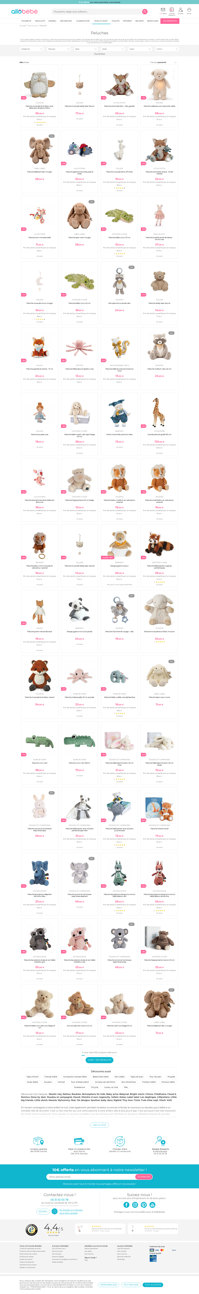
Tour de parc (155, 1077)
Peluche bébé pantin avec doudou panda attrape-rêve (80, 830)
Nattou (67, 1094)
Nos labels (88, 1251)
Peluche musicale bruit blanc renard (39, 697)
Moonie (53, 1100)
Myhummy (64, 1100)
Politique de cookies (27, 1257)
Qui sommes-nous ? (59, 1248)
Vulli (169, 1100)
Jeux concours (122, 1254)
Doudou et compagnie (59, 1097)
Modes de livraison (26, 1259)
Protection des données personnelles (32, 1251)
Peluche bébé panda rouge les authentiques (159, 567)
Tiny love (127, 1100)
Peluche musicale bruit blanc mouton (159, 632)
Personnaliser (108, 1285)
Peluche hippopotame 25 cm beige (79, 500)
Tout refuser (130, 1285)
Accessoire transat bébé (75, 1077)
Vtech (162, 1100)
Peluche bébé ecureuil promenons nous (119, 370)
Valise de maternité (124, 1257)
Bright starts (137, 1094)
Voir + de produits (99, 1060)
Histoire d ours (89, 1097)
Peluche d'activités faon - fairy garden (119, 106)
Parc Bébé (120, 1077)
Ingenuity (104, 1097)
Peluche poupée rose (39, 434)
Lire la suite (99, 1125)
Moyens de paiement (27, 1262)
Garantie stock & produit (28, 1265)
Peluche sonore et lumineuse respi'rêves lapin (39, 830)
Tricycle (94, 1087)
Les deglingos (148, 1097)
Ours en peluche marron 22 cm (79, 1026)
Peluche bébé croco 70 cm (119, 238)
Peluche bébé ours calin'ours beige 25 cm (39, 1027)
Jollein (115, 1097)
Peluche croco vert (39, 763)
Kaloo (123, 1097)
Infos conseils (121, 1251)
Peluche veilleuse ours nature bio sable (159, 106)
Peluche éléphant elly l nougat (39, 172)
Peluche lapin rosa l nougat (79, 238)
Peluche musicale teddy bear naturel (79, 566)
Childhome (160, 1094)
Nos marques (56, 1254)
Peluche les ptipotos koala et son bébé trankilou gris (39, 961)
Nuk (73, 1100)
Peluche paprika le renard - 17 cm (39, 369)
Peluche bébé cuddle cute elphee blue (119, 697)
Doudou (48, 1082)
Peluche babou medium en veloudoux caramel (119, 501)
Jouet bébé (32, 1082)
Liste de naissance (123, 1248)
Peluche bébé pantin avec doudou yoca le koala (119, 830)
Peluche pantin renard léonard (39, 632)
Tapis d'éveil (32, 1077)
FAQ (86, 1260)
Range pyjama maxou (119, 566)
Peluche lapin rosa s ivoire (159, 697)
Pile (126, 1087)
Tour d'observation (80, 1082)
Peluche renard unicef (159, 829)
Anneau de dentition (105, 1082)
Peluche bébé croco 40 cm (80, 303)
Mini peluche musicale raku (119, 303)
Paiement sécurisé (157, 1247)
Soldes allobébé (57, 1262)
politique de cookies (33, 1289)
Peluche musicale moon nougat (40, 303)
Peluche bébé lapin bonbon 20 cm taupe (159, 764)
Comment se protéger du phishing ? (65, 1259)
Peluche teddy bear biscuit (159, 303)
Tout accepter (153, 1285)
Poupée (171, 1077)
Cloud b (171, 1094)
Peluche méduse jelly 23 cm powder (79, 697)
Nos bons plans (57, 1251)
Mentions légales (58, 1257)
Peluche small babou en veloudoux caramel (159, 501)
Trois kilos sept (149, 1100)
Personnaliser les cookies (28, 1254)
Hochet (61, 1082)
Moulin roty (55, 1094)
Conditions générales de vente (30, 1248)
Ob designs (83, 1100)
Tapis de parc (137, 1077)
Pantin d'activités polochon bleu (119, 434)
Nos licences (89, 1254)
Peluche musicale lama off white (119, 172)
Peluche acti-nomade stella (40, 238)
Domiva (25, 1097)
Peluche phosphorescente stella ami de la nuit (39, 501)
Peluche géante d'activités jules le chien (79, 173)
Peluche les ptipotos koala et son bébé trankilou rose (79, 961)
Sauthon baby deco (102, 1100)
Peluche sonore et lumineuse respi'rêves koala (119, 961)
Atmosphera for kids (93, 1094)
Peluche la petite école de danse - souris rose (159, 238)
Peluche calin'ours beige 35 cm (119, 1026)
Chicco (149, 1094)
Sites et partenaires (91, 1248)
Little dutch (41, 1100)
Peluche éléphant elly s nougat (159, 1026)
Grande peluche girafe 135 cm (159, 434)
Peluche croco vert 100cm (79, 763)
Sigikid (117, 1100)
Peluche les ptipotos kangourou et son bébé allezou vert (119, 895)
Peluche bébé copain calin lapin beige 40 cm (79, 435)
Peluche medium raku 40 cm (159, 369)
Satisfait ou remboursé (27, 1267)
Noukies (76, 1094)
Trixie (137, 1100)
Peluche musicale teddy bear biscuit (79, 106)
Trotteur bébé (149, 1082)
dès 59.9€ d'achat (38, 1150)
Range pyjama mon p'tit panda (79, 632)
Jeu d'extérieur (128, 1082)
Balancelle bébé (101, 1077)
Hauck (77, 1097)
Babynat (124, 1094)
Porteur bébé (168, 1082)
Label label (133, 1097)
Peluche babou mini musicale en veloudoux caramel (39, 567)
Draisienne (79, 1087)
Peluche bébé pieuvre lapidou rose (80, 369)
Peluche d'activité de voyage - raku (119, 632)
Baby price (112, 1094)
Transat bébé (50, 1077)
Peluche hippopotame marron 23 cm (159, 960)
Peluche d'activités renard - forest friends (159, 173)
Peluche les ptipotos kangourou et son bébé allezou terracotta (159, 895)
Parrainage (121, 1259)
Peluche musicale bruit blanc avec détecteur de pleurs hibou (39, 107)
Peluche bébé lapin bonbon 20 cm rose (119, 764)
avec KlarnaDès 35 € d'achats (79, 1151)
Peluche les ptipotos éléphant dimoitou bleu (40, 895)
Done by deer (38, 1097)
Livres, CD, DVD (111, 1087)
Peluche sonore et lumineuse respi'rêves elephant (79, 895)
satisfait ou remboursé (120, 1150)
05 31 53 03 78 (160, 1153)
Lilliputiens (163, 1097)
